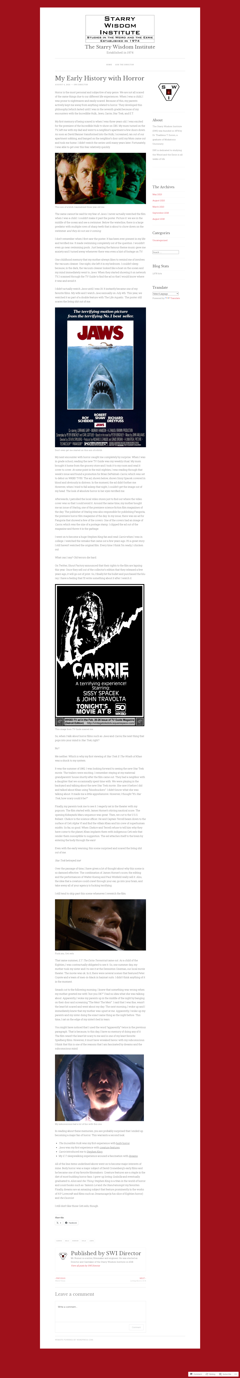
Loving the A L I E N (138, 1279)
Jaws (91, 1241)
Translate (175, 298)
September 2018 (160, 212)
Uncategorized (160, 240)
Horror (75, 1241)
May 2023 (157, 194)
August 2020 (158, 200)
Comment (136, 1327)
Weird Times (60, 1279)
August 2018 (158, 218)
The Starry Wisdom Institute (120, 47)
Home (109, 64)
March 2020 (158, 206)
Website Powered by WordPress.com (74, 1340)
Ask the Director (124, 64)
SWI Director (81, 84)
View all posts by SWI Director (85, 1265)
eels (67, 1241)
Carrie (59, 1241)
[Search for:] (165, 252)
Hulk (84, 1241)
